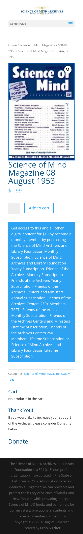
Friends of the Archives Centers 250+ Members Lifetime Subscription (38, 333)
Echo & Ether (50, 528)
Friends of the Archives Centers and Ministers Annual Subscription (37, 292)
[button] (68, 69)
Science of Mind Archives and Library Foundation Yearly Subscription (38, 263)
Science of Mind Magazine (37, 45)
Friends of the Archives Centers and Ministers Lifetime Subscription (40, 321)
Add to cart (39, 208)
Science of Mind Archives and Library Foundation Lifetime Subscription (36, 350)
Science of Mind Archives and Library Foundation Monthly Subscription (39, 251)
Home (12, 45)
